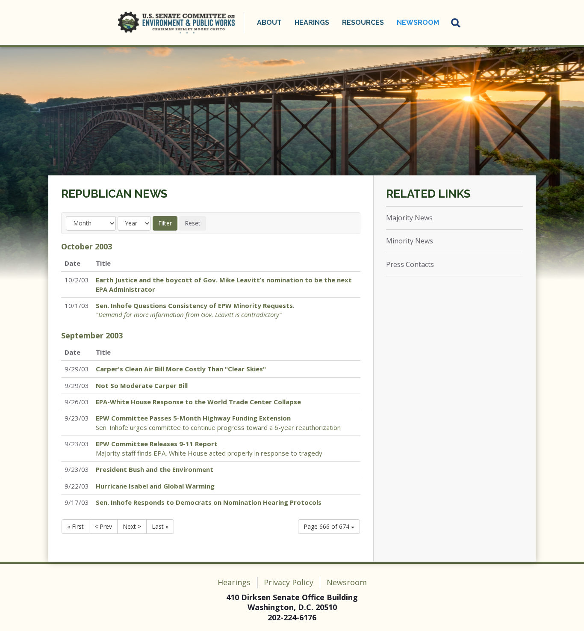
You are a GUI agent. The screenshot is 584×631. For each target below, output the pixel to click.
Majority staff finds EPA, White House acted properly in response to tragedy (209, 448)
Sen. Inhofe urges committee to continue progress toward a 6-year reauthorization (218, 422)
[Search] (456, 23)
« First (75, 526)
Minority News (409, 241)
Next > (132, 526)
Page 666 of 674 (327, 526)
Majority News (409, 217)
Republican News (114, 193)
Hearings (234, 582)
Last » (160, 526)
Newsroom (347, 582)
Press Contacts (410, 264)
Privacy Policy (288, 582)
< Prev (103, 526)
